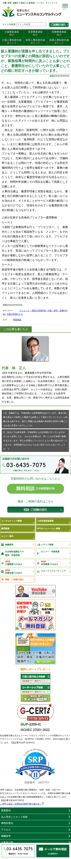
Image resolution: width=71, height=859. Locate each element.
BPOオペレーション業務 (48, 528)
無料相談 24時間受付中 (35, 490)
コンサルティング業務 (11, 521)
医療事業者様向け (59, 33)
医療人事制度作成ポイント (59, 41)
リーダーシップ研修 (35, 688)
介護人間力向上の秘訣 (35, 677)
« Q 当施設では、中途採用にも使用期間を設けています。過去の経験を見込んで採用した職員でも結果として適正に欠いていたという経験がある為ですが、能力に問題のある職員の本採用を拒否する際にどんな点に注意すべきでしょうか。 (35, 419)
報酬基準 (9, 544)
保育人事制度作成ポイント (35, 41)
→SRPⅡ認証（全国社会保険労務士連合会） (21, 804)
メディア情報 (47, 544)
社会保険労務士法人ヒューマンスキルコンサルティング (32, 10)
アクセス (6, 829)
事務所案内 (7, 823)
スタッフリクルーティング (53, 571)
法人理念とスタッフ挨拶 (14, 816)
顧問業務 (5, 528)
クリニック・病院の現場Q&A (32, 310)
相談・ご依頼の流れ (35, 510)
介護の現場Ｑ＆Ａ (15, 314)
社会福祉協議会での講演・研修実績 (14, 553)
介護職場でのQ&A (13, 562)
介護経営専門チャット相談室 (35, 698)
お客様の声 (7, 842)
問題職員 (17, 320)
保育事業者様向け (35, 33)
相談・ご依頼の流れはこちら (59, 25)
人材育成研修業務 (45, 521)
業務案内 (6, 810)
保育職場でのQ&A (49, 562)
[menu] (65, 6)
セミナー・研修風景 (50, 551)
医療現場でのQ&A (13, 571)
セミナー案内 (7, 536)
